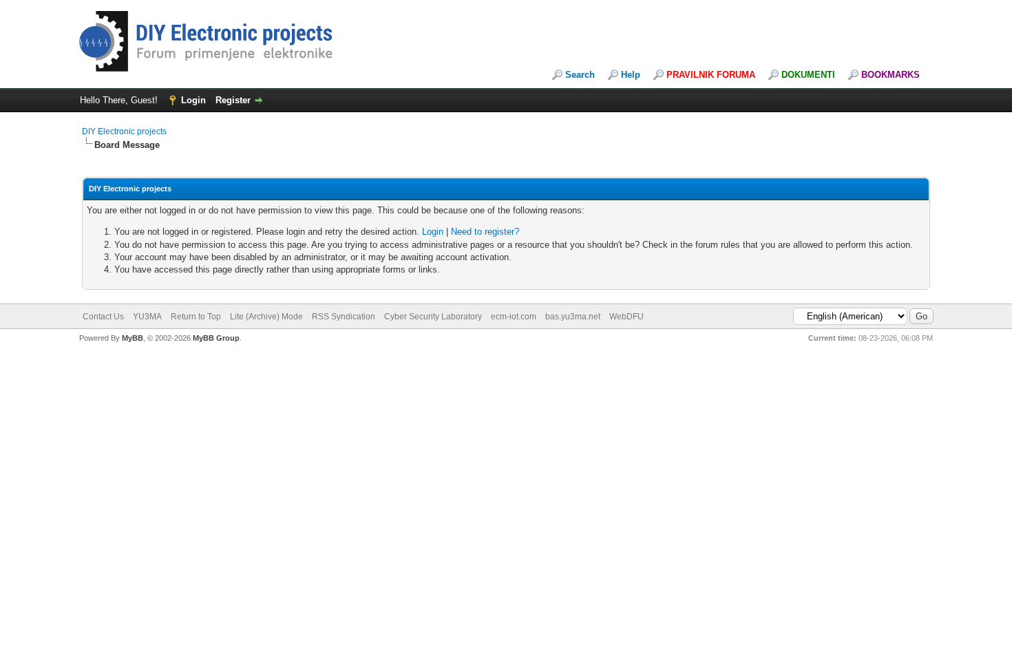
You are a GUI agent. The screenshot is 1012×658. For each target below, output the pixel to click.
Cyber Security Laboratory (433, 316)
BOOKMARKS (890, 75)
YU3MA (147, 316)
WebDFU (626, 316)
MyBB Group (216, 338)
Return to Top (196, 316)
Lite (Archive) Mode (266, 316)
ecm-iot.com (513, 316)
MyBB (132, 338)
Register (233, 100)
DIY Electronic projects (124, 131)
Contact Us (103, 316)
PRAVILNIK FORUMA (710, 75)
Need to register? (485, 231)
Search (580, 75)
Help (630, 75)
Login (193, 100)
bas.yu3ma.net (572, 316)
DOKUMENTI (808, 75)
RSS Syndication (343, 316)
